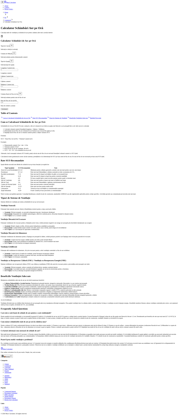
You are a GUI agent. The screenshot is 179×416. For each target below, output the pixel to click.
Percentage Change (10, 398)
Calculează (4, 109)
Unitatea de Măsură (6, 53)
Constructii (7, 20)
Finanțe (6, 371)
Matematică (7, 377)
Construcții (7, 366)
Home (6, 12)
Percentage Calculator (10, 393)
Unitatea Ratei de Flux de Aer (9, 94)
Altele (6, 379)
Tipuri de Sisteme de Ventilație (58, 118)
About (6, 6)
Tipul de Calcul (5, 46)
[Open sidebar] (2, 2)
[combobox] (12, 45)
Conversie (7, 367)
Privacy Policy (8, 9)
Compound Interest (10, 391)
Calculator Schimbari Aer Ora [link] (13, 22)
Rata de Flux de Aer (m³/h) (9, 100)
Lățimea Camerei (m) (7, 76)
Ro (5, 17)
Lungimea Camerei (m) (7, 68)
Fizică (6, 380)
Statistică (7, 384)
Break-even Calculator (11, 400)
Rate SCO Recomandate (40, 118)
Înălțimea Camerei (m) (7, 84)
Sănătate (6, 375)
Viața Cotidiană (9, 369)
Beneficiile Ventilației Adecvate (78, 118)
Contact (6, 7)
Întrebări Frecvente (95, 118)
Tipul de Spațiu (5, 61)
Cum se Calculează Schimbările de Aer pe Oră (16, 118)
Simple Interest (8, 396)
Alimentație (7, 372)
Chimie (6, 364)
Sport (6, 382)
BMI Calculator (9, 395)
